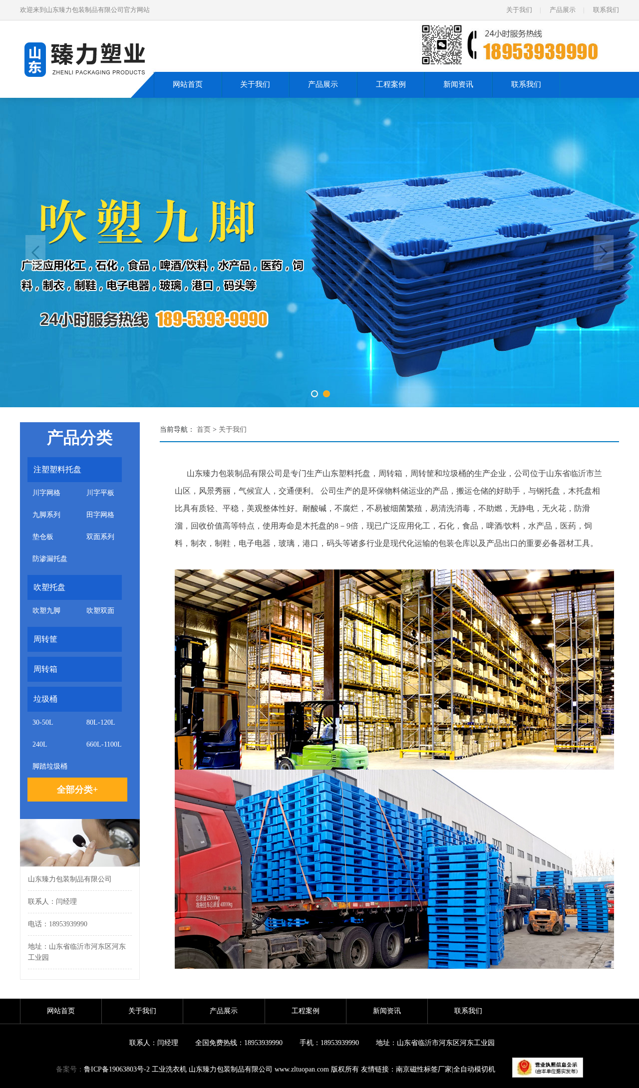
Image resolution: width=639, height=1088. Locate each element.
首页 (204, 429)
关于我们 (519, 9)
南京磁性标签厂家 (424, 1069)
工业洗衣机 (169, 1069)
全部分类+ (77, 790)
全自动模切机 (474, 1069)
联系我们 (606, 9)
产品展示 (563, 9)
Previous (35, 252)
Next (604, 252)
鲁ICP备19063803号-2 (117, 1069)
